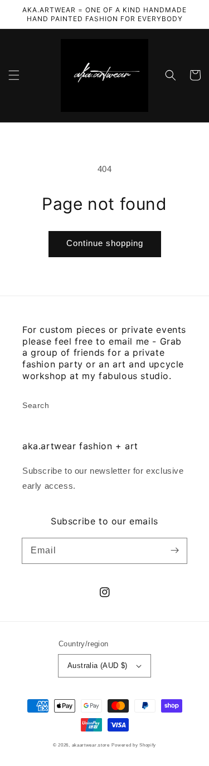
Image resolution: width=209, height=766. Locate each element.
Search (36, 405)
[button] (14, 75)
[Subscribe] (174, 550)
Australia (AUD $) (97, 665)
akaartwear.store (91, 745)
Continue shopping (104, 243)
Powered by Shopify (133, 745)
